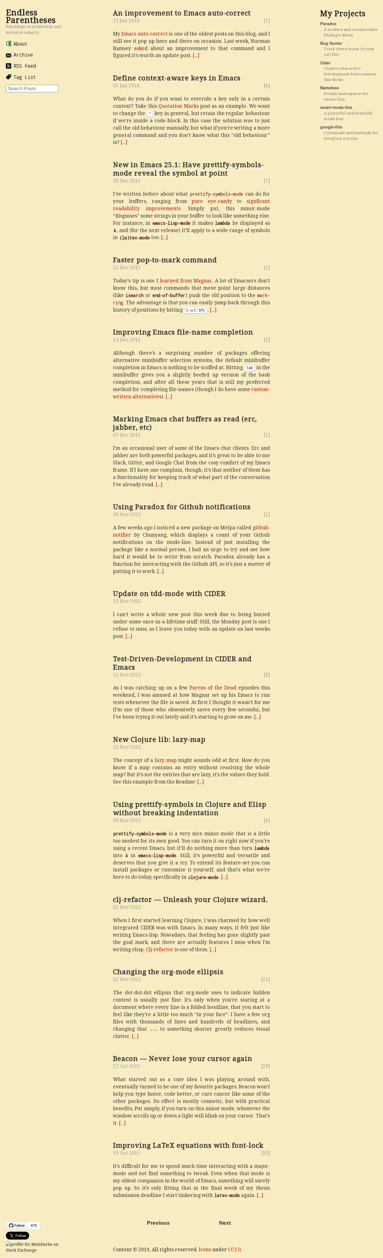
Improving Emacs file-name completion (183, 332)
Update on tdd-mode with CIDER (169, 594)
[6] (267, 85)
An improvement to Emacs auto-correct (182, 13)
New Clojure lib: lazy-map (159, 739)
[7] (267, 181)
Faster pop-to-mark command (165, 260)
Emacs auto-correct (144, 34)
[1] (267, 21)
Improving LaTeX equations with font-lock (188, 1145)
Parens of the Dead (213, 688)
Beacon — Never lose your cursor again (182, 1059)
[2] (267, 340)
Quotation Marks (178, 106)
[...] (196, 55)
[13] (265, 979)
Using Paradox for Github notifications (182, 507)
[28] (265, 1066)
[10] (265, 1153)
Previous (158, 1223)
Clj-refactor (159, 949)
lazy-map (166, 760)
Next (225, 1223)
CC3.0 (234, 1249)
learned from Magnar (186, 281)
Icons (205, 1249)
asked (141, 48)
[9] (267, 675)
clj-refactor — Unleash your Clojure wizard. (190, 900)
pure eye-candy (212, 201)
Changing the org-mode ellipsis (168, 972)
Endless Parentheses (31, 16)
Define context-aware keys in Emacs (177, 78)
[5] (267, 267)
